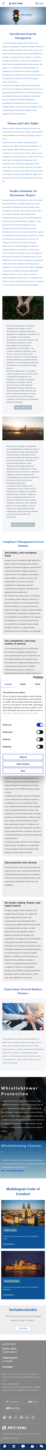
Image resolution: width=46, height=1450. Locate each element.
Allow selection (23, 764)
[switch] (40, 732)
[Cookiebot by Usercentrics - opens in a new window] (33, 677)
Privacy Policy (36, 1434)
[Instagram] (21, 1417)
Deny (23, 771)
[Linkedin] (10, 1417)
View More (23, 1328)
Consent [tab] (8, 684)
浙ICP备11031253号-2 (10, 1438)
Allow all (23, 757)
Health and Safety (23, 525)
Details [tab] (23, 684)
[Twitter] (33, 1417)
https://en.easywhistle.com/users (12, 1171)
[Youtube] (27, 1417)
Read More (8, 1244)
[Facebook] (16, 1417)
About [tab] (37, 684)
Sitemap (26, 1434)
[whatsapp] (4, 1417)
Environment (23, 407)
